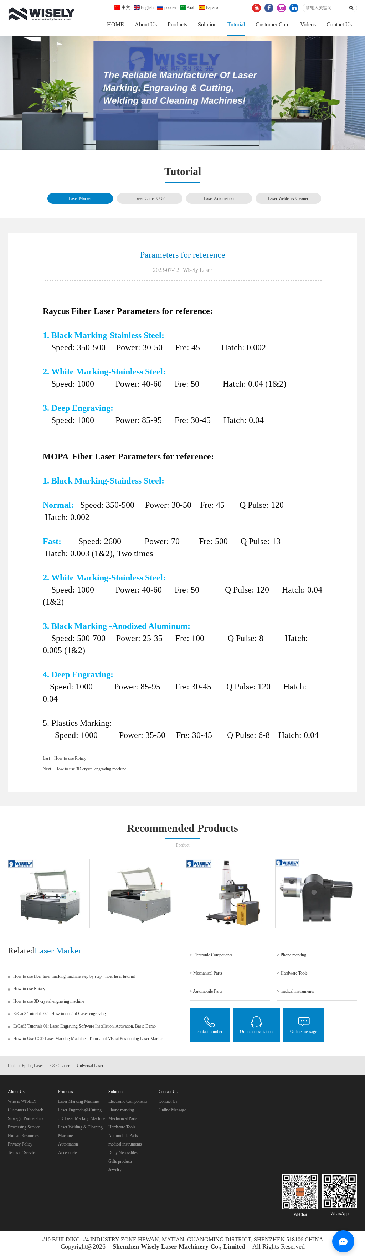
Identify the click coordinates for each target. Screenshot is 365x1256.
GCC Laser (60, 1065)
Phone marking (121, 1109)
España (211, 7)
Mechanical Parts (122, 1118)
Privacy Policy (20, 1144)
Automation (68, 1144)
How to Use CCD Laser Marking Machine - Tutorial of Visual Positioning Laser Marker (88, 1038)
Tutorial (236, 24)
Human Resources (23, 1135)
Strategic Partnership (25, 1118)
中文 (125, 7)
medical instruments (125, 1144)
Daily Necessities (123, 1152)
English (147, 7)
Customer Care (272, 24)
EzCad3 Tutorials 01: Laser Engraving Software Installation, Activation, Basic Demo (84, 1026)
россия (169, 7)
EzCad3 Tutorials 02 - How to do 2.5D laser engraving (59, 1013)
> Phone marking (291, 954)
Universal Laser (90, 1065)
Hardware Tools (121, 1127)
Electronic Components (128, 1101)
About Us (146, 24)
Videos (308, 24)
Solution (207, 24)
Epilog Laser (32, 1065)
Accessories (68, 1152)
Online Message (172, 1109)
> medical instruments (295, 991)
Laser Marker (80, 198)
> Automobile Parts (206, 991)
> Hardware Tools (292, 973)
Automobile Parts (123, 1135)
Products (177, 24)
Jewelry (115, 1169)
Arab (190, 7)
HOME (115, 24)
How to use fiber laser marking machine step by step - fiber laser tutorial (74, 976)
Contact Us (339, 24)
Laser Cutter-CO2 (149, 198)
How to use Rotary (70, 758)
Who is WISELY (22, 1101)
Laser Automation (219, 198)
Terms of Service (22, 1152)
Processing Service (24, 1127)
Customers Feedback (25, 1109)
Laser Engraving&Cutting (80, 1109)
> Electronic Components (211, 954)
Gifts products (120, 1161)
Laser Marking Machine (78, 1101)
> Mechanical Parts (206, 973)
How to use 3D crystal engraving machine (90, 768)
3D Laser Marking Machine (81, 1118)
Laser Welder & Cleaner (288, 198)
